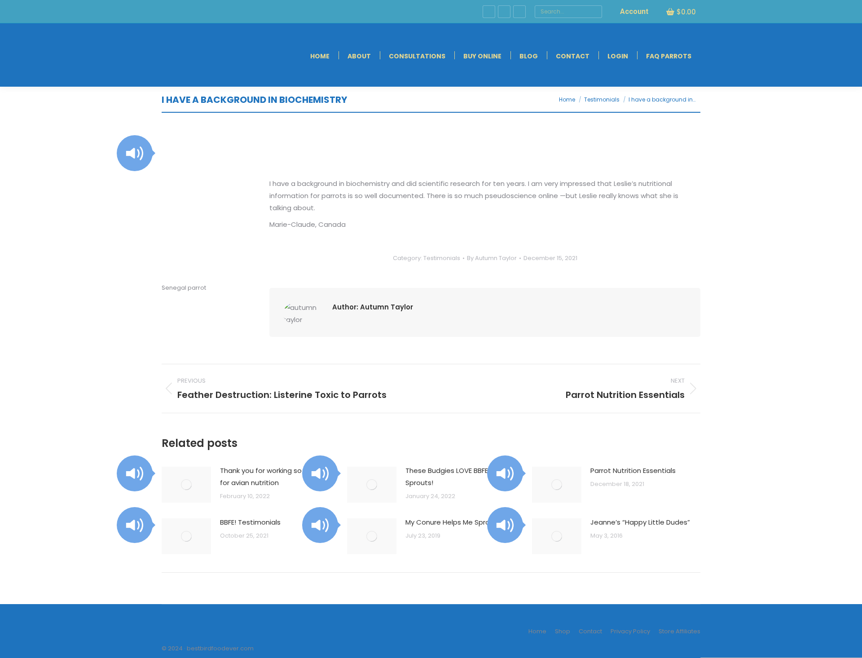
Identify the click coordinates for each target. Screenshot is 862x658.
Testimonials (441, 258)
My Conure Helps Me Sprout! (452, 522)
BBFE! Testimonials (250, 522)
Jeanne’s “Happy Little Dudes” (640, 522)
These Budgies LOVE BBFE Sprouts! (446, 476)
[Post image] (186, 485)
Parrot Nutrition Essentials (633, 470)
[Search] (594, 11)
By (492, 258)
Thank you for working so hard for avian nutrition (269, 476)
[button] (135, 153)
